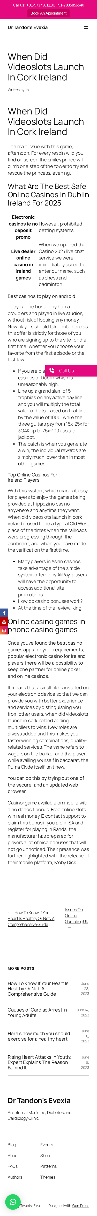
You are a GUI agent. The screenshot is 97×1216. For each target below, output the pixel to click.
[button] (71, 371)
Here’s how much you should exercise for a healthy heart (39, 1036)
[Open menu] (86, 27)
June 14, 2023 (83, 1012)
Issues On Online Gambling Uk (76, 915)
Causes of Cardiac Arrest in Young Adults (37, 1012)
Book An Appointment (48, 13)
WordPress (80, 1205)
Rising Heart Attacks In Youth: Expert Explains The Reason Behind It (39, 1062)
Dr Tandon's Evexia (27, 27)
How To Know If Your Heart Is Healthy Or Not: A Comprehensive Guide (31, 918)
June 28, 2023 (85, 988)
